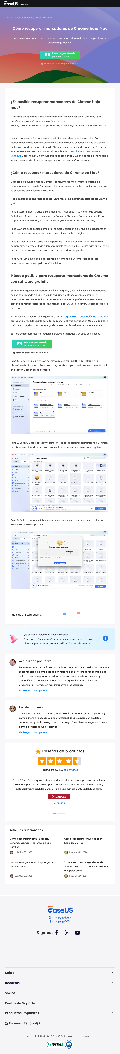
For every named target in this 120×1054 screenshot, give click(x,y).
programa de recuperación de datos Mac (85, 316)
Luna (39, 707)
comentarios (71, 769)
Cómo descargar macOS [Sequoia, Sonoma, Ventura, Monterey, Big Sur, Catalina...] (30, 842)
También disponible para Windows (60, 63)
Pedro (47, 661)
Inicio (8, 17)
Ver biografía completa (32, 690)
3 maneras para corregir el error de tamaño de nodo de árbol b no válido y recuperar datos (86, 866)
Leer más (58, 802)
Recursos (12, 983)
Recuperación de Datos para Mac (34, 17)
